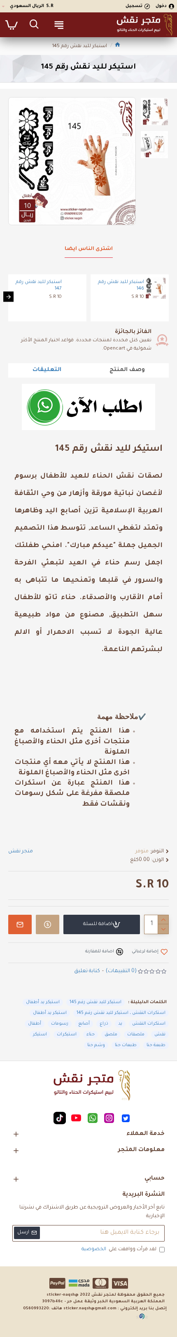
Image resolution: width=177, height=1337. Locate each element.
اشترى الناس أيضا (89, 249)
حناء (90, 1034)
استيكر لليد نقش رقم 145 (95, 1002)
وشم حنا (96, 1045)
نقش (159, 1034)
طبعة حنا (156, 1045)
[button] (168, 297)
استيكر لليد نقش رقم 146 (121, 286)
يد (120, 1023)
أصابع (84, 1023)
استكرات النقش (148, 1023)
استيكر (40, 1034)
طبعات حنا (126, 1045)
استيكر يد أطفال (43, 1002)
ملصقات (135, 1034)
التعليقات (47, 370)
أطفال (34, 1023)
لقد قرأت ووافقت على (119, 1249)
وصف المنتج (127, 370)
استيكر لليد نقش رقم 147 (39, 286)
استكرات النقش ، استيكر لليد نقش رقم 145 (121, 1013)
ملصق (111, 1034)
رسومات (59, 1023)
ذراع (104, 1023)
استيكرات (67, 1034)
